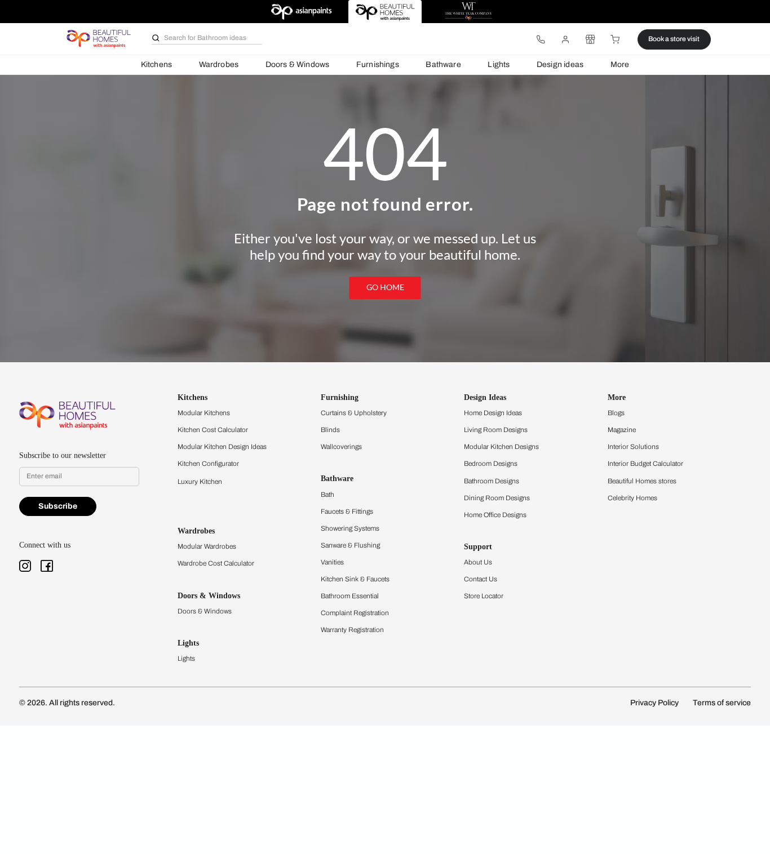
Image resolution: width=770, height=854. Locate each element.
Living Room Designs (496, 429)
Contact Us (480, 579)
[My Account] (565, 39)
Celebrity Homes (632, 498)
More (620, 64)
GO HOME (385, 287)
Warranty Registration (352, 629)
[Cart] (615, 39)
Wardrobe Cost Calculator (216, 563)
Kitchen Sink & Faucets (355, 579)
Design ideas (560, 64)
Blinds (330, 429)
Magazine (622, 429)
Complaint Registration (355, 613)
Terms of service (722, 703)
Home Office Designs (495, 514)
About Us (478, 562)
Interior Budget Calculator (645, 463)
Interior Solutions (633, 446)
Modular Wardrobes (207, 546)
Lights (499, 64)
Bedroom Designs (490, 463)
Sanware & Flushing (350, 545)
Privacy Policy (654, 703)
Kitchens (156, 64)
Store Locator (483, 596)
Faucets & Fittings (347, 511)
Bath (327, 494)
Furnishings (377, 64)
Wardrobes (219, 64)
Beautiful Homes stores (642, 481)
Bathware (443, 64)
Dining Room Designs (497, 498)
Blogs (616, 413)
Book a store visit (674, 38)
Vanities (332, 562)
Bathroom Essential (350, 596)
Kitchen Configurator (208, 463)
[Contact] (540, 39)
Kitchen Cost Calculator (213, 429)
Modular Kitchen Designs (501, 446)
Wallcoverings (341, 446)
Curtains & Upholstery (354, 413)
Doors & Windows (297, 64)
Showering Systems (350, 528)
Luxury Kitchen (200, 481)
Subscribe (57, 506)
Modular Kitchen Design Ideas (222, 446)
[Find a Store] (590, 39)
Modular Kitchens (204, 413)
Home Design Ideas (493, 413)
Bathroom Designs (491, 481)
